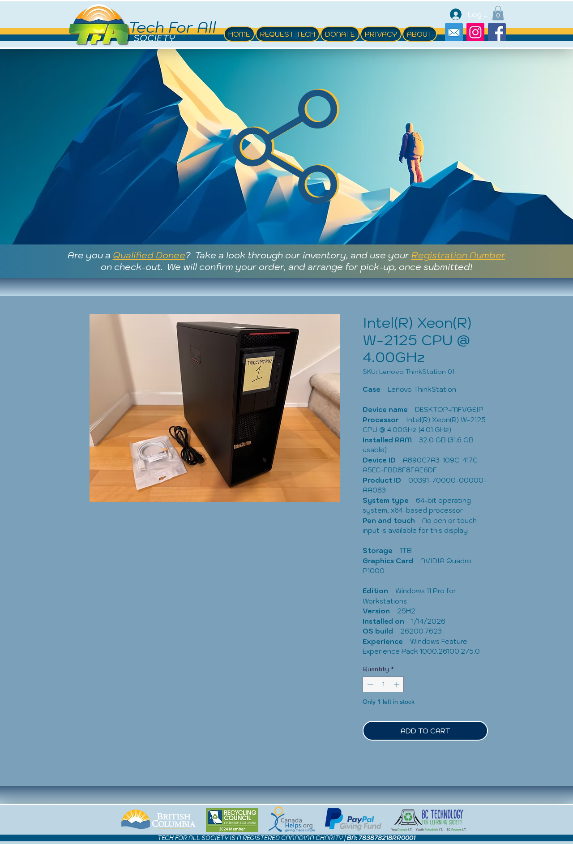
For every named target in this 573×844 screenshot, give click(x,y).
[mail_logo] (454, 32)
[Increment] (397, 684)
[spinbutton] (383, 684)
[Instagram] (475, 32)
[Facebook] (497, 32)
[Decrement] (369, 684)
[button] (498, 13)
